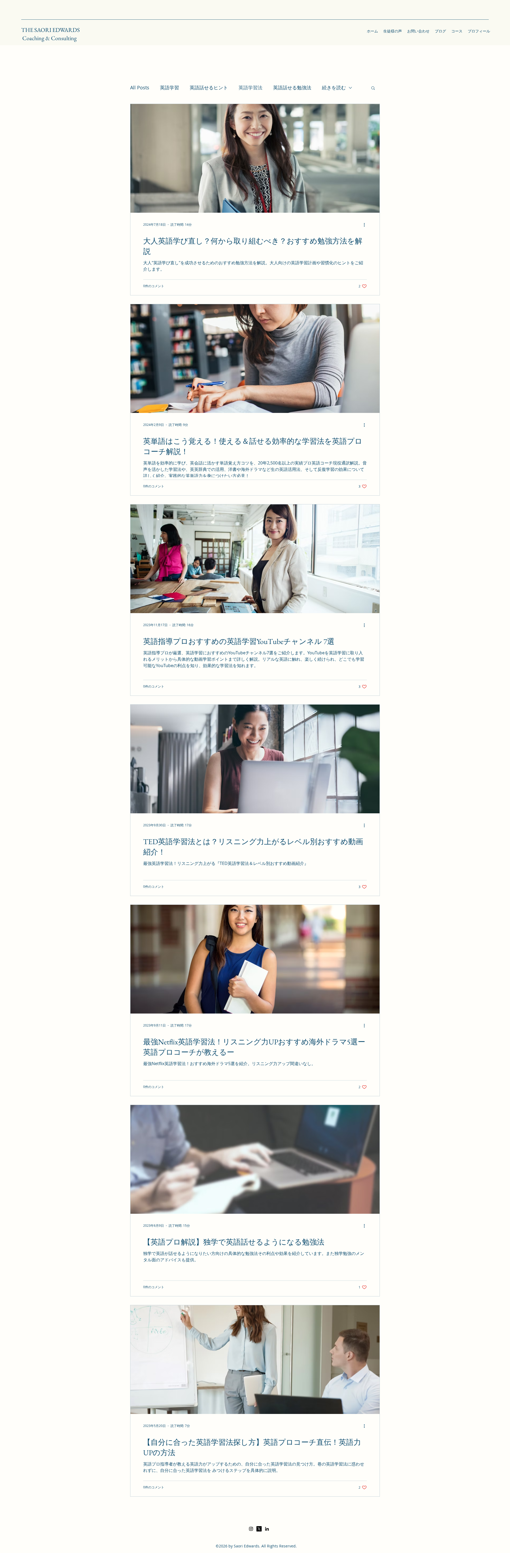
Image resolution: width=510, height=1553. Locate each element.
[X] (259, 1528)
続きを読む (334, 87)
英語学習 (169, 87)
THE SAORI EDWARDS (50, 30)
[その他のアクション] (366, 224)
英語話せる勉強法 (292, 87)
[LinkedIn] (267, 1528)
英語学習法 (250, 87)
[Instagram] (251, 1528)
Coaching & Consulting (49, 38)
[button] (373, 88)
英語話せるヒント (209, 87)
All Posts (139, 87)
